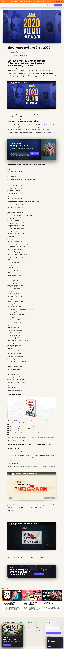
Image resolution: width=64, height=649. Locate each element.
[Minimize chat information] (61, 638)
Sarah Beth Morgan (37, 439)
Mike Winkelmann (19, 440)
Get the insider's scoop (12, 437)
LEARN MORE (59, 1)
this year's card (41, 114)
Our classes (10, 455)
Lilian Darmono (40, 437)
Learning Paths (22, 625)
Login (52, 4)
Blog (32, 4)
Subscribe (53, 632)
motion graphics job (13, 73)
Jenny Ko (52, 437)
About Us (29, 627)
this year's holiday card (47, 124)
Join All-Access (58, 4)
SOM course (30, 71)
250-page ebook (23, 420)
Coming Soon (30, 625)
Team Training (37, 4)
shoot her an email (19, 113)
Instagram (39, 627)
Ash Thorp (53, 439)
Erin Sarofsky (44, 439)
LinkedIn (38, 628)
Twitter (38, 625)
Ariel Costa (34, 437)
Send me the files (34, 153)
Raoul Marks (26, 439)
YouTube (38, 630)
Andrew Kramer (13, 439)
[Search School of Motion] (49, 5)
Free (29, 4)
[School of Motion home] (8, 5)
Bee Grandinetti (47, 437)
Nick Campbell (22, 437)
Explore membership (39, 573)
